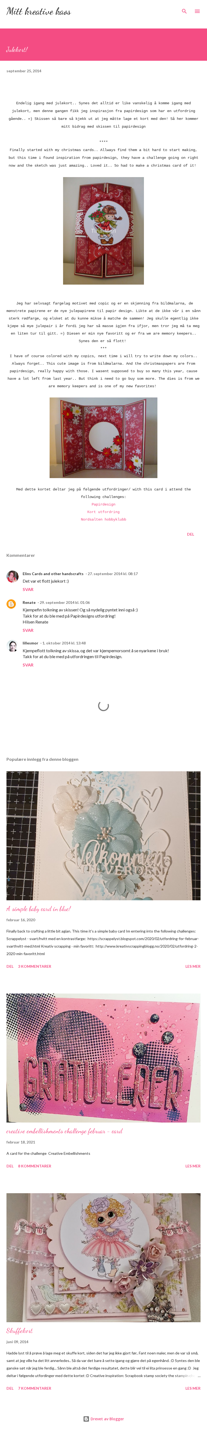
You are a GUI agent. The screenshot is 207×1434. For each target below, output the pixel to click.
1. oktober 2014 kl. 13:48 (64, 643)
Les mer (193, 966)
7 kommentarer (34, 1388)
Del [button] (190, 534)
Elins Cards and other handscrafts (53, 573)
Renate (29, 602)
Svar (28, 589)
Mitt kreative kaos (38, 11)
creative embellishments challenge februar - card (64, 1131)
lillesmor (30, 643)
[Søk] (184, 9)
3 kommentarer (34, 966)
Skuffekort (19, 1331)
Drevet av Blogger (106, 1418)
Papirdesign (103, 504)
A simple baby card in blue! (38, 909)
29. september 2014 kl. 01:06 (65, 602)
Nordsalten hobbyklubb (103, 519)
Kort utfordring (103, 512)
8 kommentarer (34, 1166)
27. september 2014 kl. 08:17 (113, 573)
